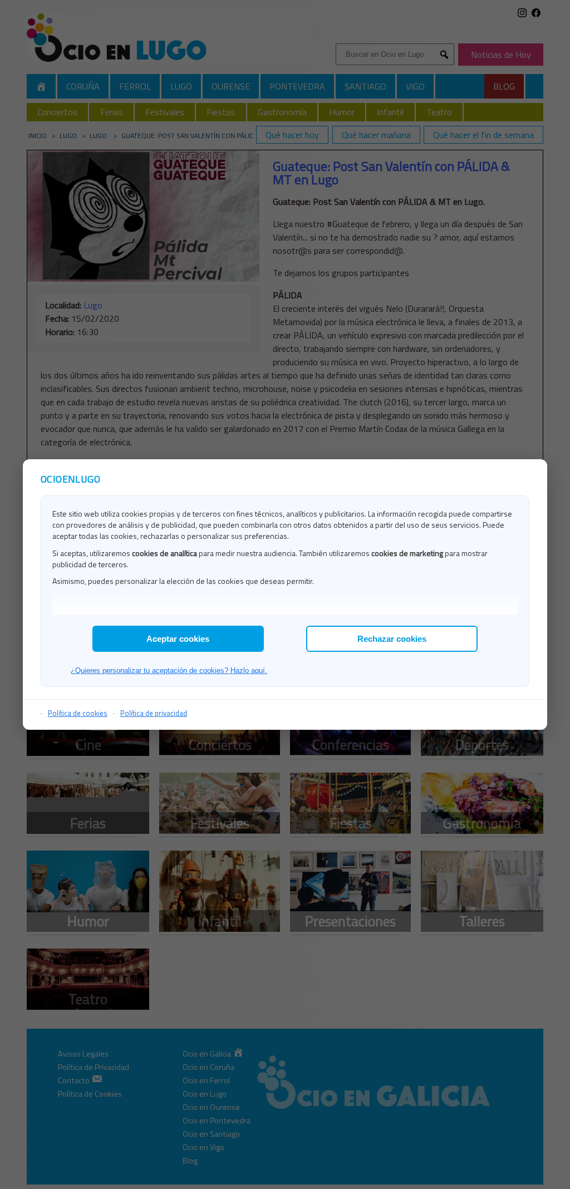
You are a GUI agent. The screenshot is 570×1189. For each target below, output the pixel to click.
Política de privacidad (153, 713)
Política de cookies (77, 713)
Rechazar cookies (391, 638)
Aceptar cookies (177, 638)
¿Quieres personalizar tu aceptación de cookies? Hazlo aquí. (169, 670)
